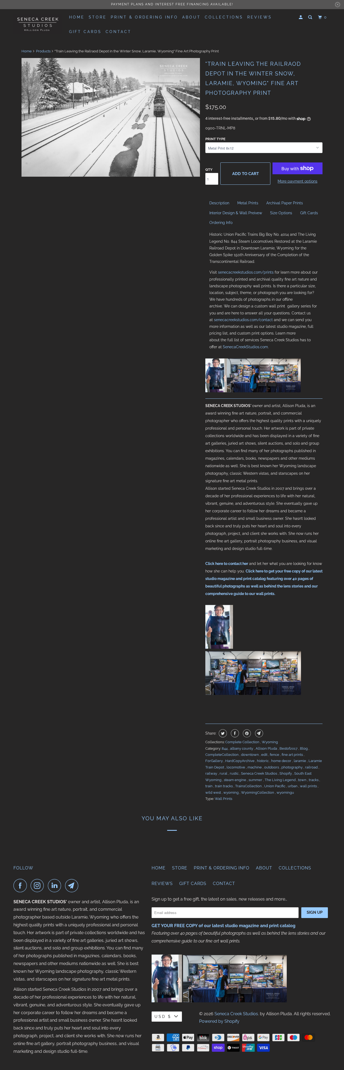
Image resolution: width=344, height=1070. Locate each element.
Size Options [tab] (281, 213)
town (302, 780)
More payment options (297, 181)
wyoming (231, 792)
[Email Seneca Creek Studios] (73, 885)
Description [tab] (219, 203)
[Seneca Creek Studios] (37, 24)
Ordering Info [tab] (220, 222)
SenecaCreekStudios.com (245, 347)
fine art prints (293, 755)
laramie (300, 761)
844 (225, 748)
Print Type (215, 139)
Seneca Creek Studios (259, 773)
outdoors (272, 767)
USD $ (163, 1016)
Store (98, 17)
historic (263, 761)
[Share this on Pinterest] (246, 733)
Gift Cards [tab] (309, 213)
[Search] (311, 17)
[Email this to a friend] (258, 733)
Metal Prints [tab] (247, 203)
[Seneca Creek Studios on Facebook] (21, 885)
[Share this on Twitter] (222, 733)
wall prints (309, 786)
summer (256, 780)
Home (77, 17)
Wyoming (270, 742)
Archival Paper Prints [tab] (284, 203)
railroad (311, 767)
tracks (314, 780)
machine (255, 767)
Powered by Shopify (219, 1021)
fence (275, 755)
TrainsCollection (249, 786)
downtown (250, 755)
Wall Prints (223, 799)
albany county (242, 748)
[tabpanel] (263, 290)
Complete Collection (242, 742)
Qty (209, 170)
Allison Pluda (267, 748)
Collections (224, 17)
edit (264, 755)
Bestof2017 (289, 748)
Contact (118, 32)
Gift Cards (85, 32)
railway (211, 773)
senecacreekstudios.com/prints (246, 272)
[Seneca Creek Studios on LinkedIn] (56, 885)
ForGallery (214, 761)
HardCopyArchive (240, 761)
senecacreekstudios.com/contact (243, 320)
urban (293, 786)
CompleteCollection (222, 755)
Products (43, 51)
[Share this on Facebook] (234, 733)
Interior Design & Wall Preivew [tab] (235, 213)
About (191, 17)
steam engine (235, 780)
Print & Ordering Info (144, 17)
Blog (304, 748)
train (209, 786)
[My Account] (302, 17)
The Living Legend (280, 780)
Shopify (286, 773)
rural (224, 773)
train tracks (224, 786)
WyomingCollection (258, 792)
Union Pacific (275, 786)
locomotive (236, 767)
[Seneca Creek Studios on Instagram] (39, 885)
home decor (281, 761)
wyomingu (285, 792)
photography (292, 767)
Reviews (259, 17)
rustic (234, 773)
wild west (213, 792)
